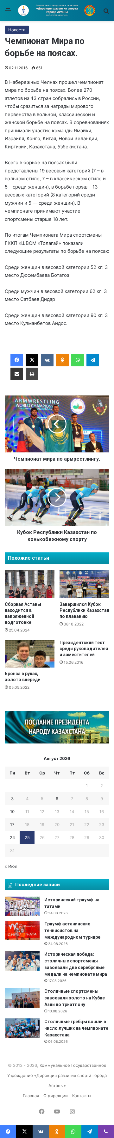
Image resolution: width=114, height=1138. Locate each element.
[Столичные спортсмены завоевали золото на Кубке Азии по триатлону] (22, 998)
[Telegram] (92, 360)
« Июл (11, 866)
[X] (32, 360)
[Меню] (8, 13)
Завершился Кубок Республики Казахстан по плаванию (84, 610)
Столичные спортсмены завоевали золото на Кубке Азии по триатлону (74, 998)
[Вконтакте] (47, 360)
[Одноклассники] (62, 360)
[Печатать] (32, 374)
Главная (31, 1095)
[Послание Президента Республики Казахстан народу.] (57, 741)
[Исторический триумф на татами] (22, 906)
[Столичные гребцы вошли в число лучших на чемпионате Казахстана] (22, 1028)
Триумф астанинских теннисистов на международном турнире (72, 930)
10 (12, 811)
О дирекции (55, 1095)
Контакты (81, 1095)
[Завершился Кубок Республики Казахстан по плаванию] (84, 584)
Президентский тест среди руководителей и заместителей (84, 648)
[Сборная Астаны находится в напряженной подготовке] (29, 584)
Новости (17, 29)
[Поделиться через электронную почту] (16, 374)
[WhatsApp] (77, 360)
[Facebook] (16, 360)
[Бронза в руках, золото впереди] (29, 654)
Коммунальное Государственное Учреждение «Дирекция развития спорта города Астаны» (57, 1075)
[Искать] (106, 13)
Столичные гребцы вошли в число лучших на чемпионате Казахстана (76, 1028)
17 (12, 824)
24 (12, 837)
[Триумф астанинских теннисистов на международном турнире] (22, 930)
